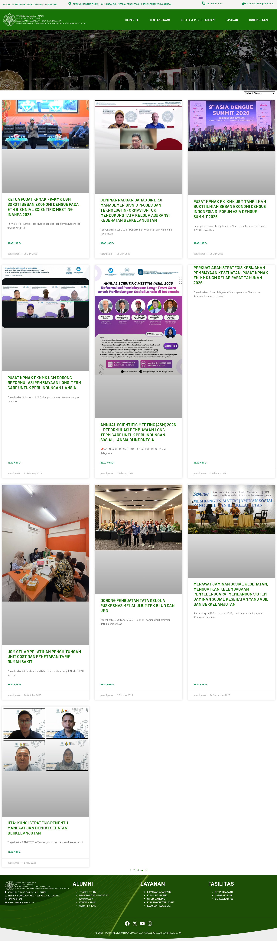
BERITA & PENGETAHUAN (198, 20)
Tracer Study (87, 891)
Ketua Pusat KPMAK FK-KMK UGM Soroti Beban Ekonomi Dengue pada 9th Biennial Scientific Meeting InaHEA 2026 (43, 207)
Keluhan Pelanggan (159, 905)
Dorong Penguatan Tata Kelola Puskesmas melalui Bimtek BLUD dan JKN (137, 605)
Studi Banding (156, 898)
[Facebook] (127, 923)
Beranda (131, 20)
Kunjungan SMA (157, 895)
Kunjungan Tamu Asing (160, 902)
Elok (22, 4)
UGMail (41, 4)
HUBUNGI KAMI (259, 20)
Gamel (15, 4)
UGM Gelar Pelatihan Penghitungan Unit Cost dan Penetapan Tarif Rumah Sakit (44, 656)
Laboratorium (223, 895)
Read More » (14, 243)
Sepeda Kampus (224, 898)
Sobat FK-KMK (87, 905)
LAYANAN (232, 20)
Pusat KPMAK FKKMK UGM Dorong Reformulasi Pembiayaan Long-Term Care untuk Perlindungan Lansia (44, 382)
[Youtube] (142, 923)
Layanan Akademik (159, 891)
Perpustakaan (224, 891)
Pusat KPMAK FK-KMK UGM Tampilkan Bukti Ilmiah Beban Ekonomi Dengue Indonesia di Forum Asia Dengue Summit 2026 (230, 209)
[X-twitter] (134, 923)
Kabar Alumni (87, 902)
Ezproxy (31, 4)
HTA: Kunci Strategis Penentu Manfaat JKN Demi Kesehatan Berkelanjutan (38, 827)
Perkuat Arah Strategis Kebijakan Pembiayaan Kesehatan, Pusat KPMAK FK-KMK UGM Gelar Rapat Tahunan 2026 (231, 275)
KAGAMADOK (86, 898)
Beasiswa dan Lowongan (94, 895)
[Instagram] (150, 923)
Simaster (51, 4)
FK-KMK (6, 4)
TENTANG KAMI (159, 20)
